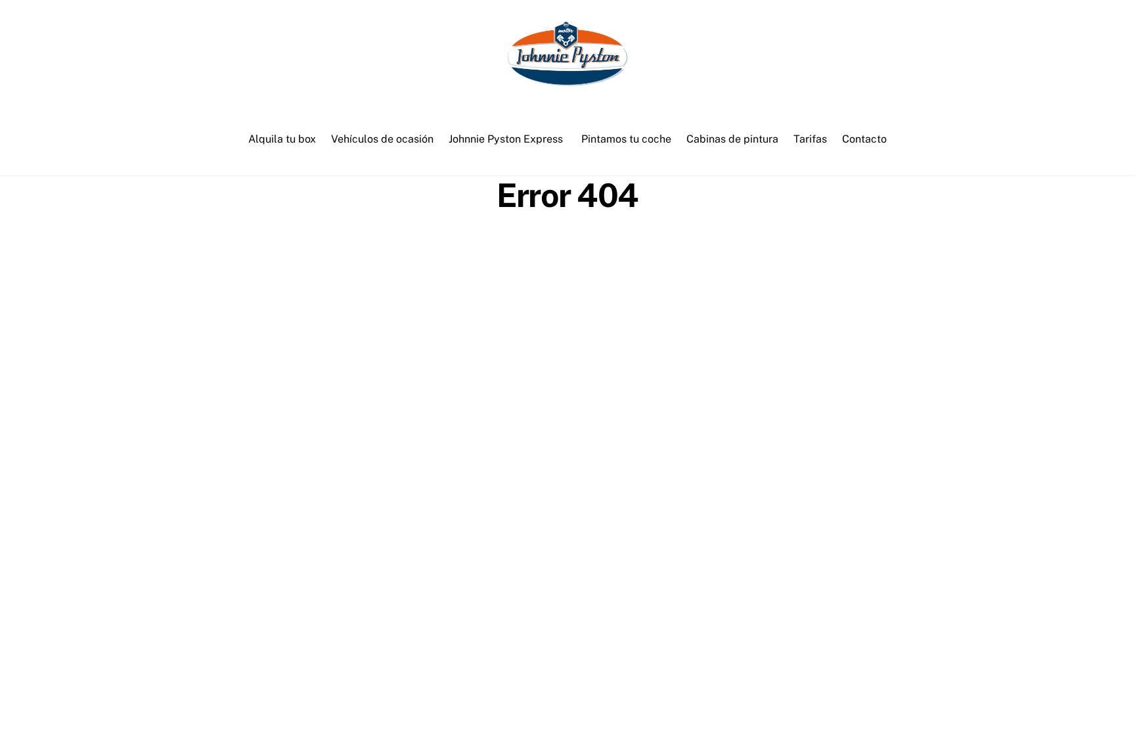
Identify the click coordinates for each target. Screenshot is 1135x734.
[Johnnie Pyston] (567, 80)
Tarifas (810, 139)
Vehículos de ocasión (382, 139)
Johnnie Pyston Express (506, 139)
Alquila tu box (282, 139)
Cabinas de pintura (732, 139)
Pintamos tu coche (626, 139)
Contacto (864, 139)
